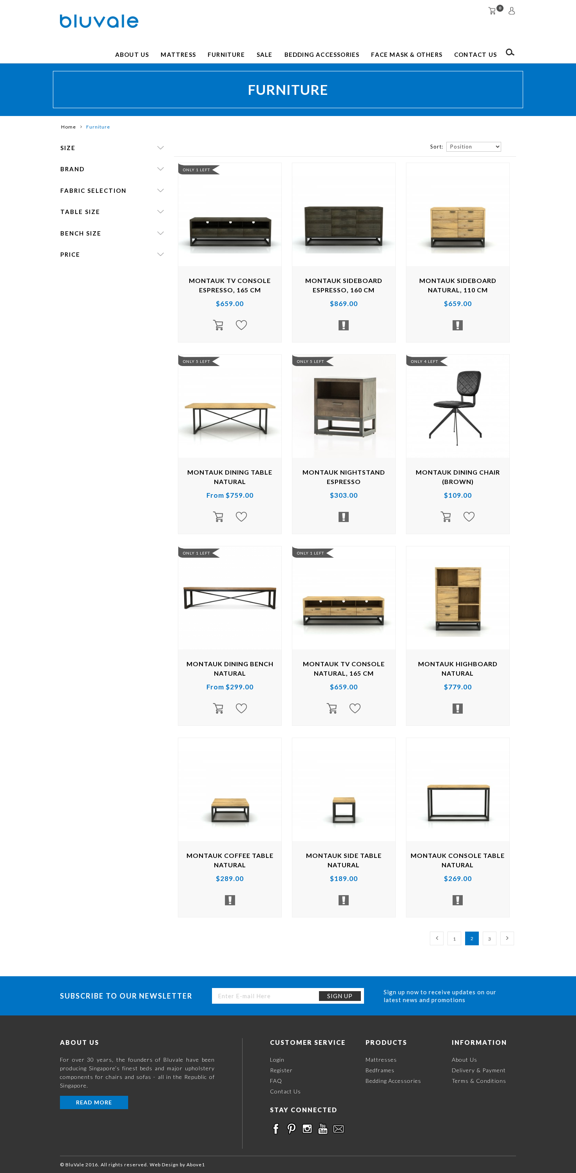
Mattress (178, 54)
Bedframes (380, 1070)
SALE (265, 54)
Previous (437, 938)
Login (277, 1059)
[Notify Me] (343, 325)
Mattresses (381, 1059)
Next (507, 938)
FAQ (276, 1080)
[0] (491, 10)
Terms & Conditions (479, 1080)
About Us (132, 54)
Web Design (164, 1165)
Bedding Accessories (322, 54)
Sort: (436, 146)
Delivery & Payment (479, 1070)
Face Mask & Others (406, 54)
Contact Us (475, 54)
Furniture (226, 54)
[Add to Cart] (221, 325)
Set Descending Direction (508, 146)
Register (281, 1070)
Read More (94, 1102)
